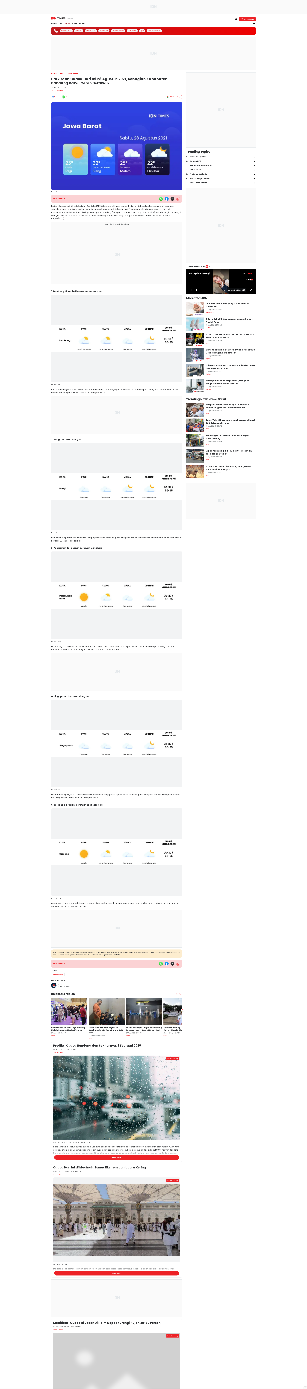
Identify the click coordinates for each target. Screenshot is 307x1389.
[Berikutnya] (182, 1118)
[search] (236, 19)
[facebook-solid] (167, 199)
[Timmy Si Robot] (53, 985)
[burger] (254, 23)
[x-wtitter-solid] (172, 199)
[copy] (178, 199)
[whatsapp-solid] (161, 199)
